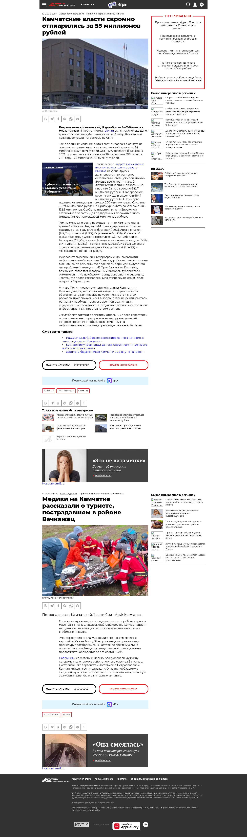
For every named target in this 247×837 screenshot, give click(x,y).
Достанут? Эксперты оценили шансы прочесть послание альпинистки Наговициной (185, 133)
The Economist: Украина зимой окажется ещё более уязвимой (180, 185)
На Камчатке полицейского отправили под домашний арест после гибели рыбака (178, 65)
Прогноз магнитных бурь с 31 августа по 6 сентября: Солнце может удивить (178, 25)
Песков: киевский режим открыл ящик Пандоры (181, 196)
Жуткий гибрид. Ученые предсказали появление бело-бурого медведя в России (185, 546)
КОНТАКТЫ (122, 779)
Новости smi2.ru (53, 483)
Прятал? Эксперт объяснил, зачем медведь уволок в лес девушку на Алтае (183, 535)
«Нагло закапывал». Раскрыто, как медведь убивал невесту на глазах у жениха (184, 502)
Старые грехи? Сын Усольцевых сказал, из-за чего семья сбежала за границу (184, 100)
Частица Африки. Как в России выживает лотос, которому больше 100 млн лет (184, 122)
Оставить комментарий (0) (123, 365)
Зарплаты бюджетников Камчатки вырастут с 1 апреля (104, 351)
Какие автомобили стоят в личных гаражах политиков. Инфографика (75, 416)
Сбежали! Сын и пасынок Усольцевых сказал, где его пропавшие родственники (185, 558)
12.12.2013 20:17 (49, 13)
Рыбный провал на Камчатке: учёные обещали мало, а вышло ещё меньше (178, 79)
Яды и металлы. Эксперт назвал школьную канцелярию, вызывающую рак (182, 513)
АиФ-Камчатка (49, 111)
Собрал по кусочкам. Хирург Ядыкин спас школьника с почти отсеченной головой (185, 156)
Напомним (66, 658)
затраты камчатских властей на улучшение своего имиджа (119, 168)
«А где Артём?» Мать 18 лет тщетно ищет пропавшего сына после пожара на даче (184, 145)
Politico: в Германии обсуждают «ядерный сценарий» (180, 174)
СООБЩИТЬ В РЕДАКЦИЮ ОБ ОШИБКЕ (149, 779)
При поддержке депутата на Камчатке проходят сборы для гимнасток (178, 38)
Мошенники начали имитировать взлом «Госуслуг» (182, 207)
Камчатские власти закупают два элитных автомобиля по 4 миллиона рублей (127, 418)
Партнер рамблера (101, 824)
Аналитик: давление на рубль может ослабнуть (183, 218)
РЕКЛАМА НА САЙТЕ (81, 779)
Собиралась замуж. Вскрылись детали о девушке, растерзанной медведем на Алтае (183, 111)
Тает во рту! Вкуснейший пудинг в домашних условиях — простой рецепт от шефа (183, 524)
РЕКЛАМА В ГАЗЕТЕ (104, 779)
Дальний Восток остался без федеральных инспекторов (72, 427)
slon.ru (110, 130)
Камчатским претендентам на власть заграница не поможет (125, 427)
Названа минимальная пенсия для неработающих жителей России (178, 52)
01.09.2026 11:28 (49, 493)
